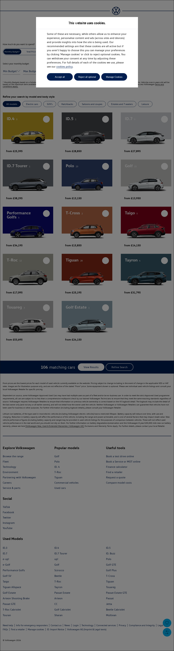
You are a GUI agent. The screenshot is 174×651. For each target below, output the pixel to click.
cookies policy (64, 66)
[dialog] (87, 325)
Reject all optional (87, 77)
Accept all (60, 77)
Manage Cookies (114, 77)
